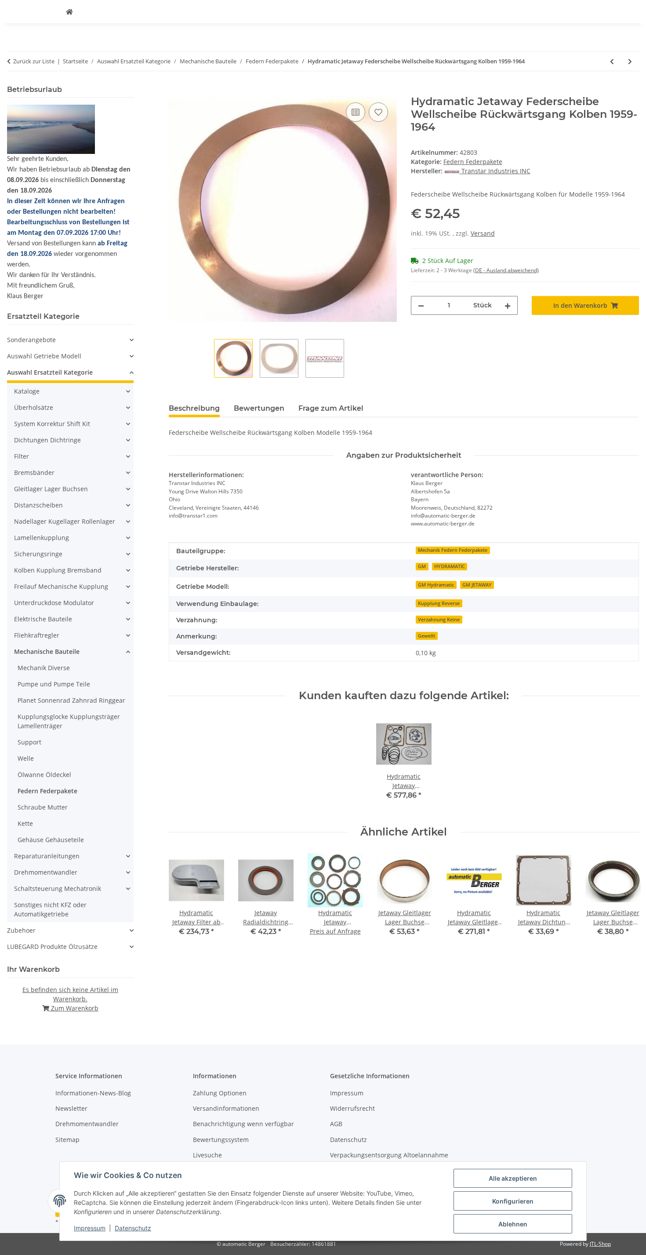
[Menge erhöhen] (507, 305)
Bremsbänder (34, 472)
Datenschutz (133, 1228)
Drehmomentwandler (45, 872)
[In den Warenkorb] (176, 90)
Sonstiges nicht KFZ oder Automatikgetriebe (50, 909)
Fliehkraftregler (36, 635)
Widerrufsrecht (352, 1108)
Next (624, 901)
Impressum (89, 1228)
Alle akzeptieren (513, 1178)
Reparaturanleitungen (47, 856)
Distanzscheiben (38, 505)
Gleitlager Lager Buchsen (51, 489)
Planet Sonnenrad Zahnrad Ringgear (71, 700)
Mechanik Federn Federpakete (452, 550)
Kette (25, 823)
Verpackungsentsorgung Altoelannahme (389, 1155)
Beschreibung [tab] (194, 408)
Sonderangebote (31, 340)
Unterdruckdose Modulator (54, 602)
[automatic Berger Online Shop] (69, 11)
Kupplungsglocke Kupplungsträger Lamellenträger (69, 721)
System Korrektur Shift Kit (52, 424)
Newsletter (71, 1108)
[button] (70, 340)
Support (29, 742)
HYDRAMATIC (449, 566)
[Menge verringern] (421, 305)
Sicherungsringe (38, 554)
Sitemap (67, 1139)
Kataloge (27, 391)
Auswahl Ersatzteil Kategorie (50, 372)
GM (422, 566)
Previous (183, 901)
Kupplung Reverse (439, 603)
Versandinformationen (226, 1108)
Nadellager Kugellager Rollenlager (64, 521)
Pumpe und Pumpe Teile (54, 684)
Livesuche (207, 1155)
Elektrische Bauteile (43, 619)
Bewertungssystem (221, 1139)
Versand (483, 233)
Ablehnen (512, 1224)
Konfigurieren (512, 1201)
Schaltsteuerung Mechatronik (57, 888)
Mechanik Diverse (44, 668)
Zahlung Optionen (220, 1093)
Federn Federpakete (472, 161)
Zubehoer (21, 930)
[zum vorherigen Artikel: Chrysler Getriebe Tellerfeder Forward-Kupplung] (612, 61)
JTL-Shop (600, 1244)
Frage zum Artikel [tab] (330, 408)
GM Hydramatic (436, 585)
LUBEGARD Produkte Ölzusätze (52, 946)
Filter (21, 456)
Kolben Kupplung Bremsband (58, 570)
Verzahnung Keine (439, 620)
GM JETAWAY (477, 585)
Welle (26, 758)
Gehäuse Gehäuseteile (51, 839)
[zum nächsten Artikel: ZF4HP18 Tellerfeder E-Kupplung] (630, 61)
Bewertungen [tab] (259, 408)
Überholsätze (33, 407)
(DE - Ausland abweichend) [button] (506, 270)
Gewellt (426, 636)
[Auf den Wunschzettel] (378, 112)
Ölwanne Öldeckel (44, 774)
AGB (336, 1124)
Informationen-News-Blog (93, 1093)
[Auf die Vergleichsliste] (355, 112)
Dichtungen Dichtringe (47, 440)
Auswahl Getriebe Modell (44, 356)
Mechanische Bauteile (47, 651)
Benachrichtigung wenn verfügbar (243, 1124)
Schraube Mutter (43, 807)
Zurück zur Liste (33, 61)
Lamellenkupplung (41, 537)
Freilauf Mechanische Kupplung (61, 586)
